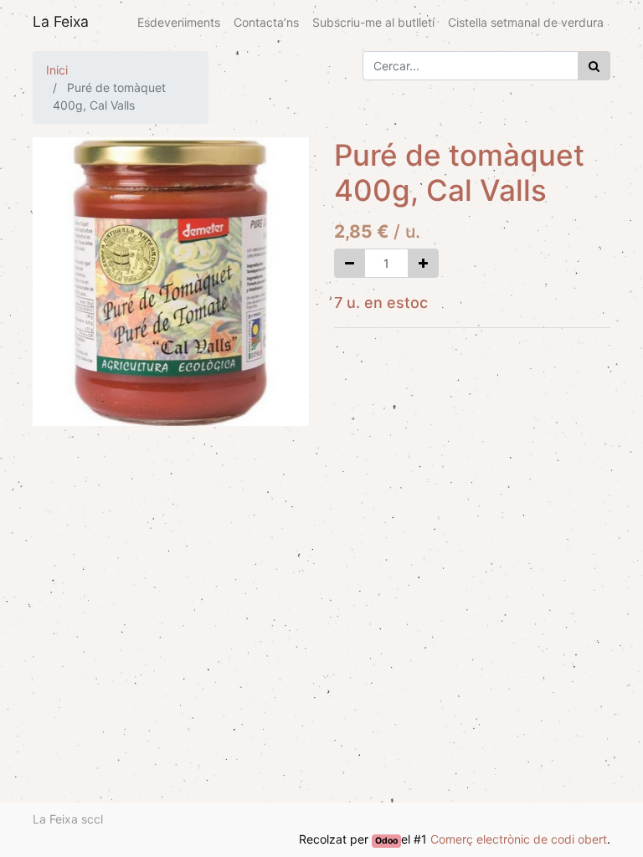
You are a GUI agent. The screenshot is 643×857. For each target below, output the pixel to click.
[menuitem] (179, 22)
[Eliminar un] (349, 263)
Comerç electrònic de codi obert (518, 839)
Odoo (386, 840)
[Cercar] (594, 65)
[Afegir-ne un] (423, 263)
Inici (57, 70)
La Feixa (61, 21)
